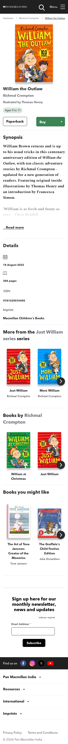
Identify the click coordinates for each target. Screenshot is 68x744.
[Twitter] (41, 663)
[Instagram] (32, 663)
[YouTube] (50, 663)
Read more (15, 227)
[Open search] (42, 8)
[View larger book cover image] (34, 53)
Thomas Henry (32, 102)
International (13, 701)
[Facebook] (23, 663)
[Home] (15, 7)
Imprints (10, 713)
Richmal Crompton (29, 18)
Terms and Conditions (43, 732)
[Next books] (61, 381)
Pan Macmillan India (19, 677)
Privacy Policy (12, 732)
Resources (11, 689)
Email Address (21, 624)
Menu (53, 7)
